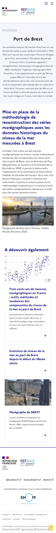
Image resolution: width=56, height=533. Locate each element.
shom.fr (47, 479)
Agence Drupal (27, 529)
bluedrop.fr (42, 529)
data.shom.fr (12, 479)
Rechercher (46, 3)
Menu (52, 3)
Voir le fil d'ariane (9, 30)
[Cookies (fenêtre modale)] (51, 528)
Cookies (16, 519)
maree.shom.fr (31, 479)
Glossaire (6, 514)
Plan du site (17, 514)
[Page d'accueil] (28, 11)
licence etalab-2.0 (9, 529)
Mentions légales (29, 519)
